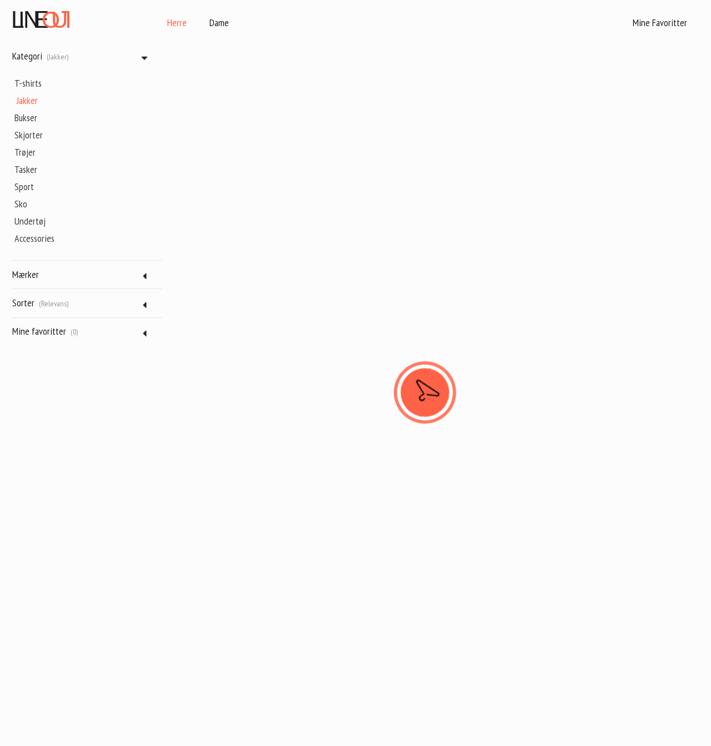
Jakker (27, 100)
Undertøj (30, 221)
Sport (24, 186)
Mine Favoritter (660, 22)
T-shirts (28, 83)
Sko (20, 203)
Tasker (25, 169)
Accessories (34, 238)
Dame (219, 22)
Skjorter (28, 134)
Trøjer (25, 152)
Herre (177, 22)
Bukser (25, 117)
